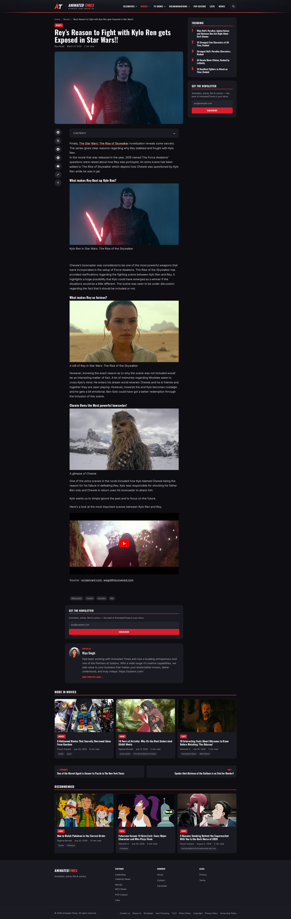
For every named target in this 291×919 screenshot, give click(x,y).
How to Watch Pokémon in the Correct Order (81, 836)
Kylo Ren (101, 598)
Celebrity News (122, 879)
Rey (112, 598)
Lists (212, 6)
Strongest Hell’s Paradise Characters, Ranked (214, 53)
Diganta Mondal (126, 749)
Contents (79, 133)
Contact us (125, 913)
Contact (161, 880)
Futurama (124, 848)
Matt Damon (205, 754)
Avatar (61, 754)
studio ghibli (125, 754)
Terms (202, 880)
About (160, 874)
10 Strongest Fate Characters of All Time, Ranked (213, 44)
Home (57, 19)
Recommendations (178, 6)
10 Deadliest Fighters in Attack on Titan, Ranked (212, 70)
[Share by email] (58, 166)
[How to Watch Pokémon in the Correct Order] (84, 810)
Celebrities (129, 6)
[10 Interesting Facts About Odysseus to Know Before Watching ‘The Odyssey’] (207, 715)
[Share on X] (58, 140)
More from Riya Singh (93, 677)
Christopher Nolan (188, 754)
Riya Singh (59, 46)
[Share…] (58, 182)
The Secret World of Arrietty (145, 754)
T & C (174, 913)
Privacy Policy (211, 913)
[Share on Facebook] (58, 149)
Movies (144, 6)
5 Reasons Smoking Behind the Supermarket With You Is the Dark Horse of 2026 (204, 837)
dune (69, 754)
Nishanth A (185, 749)
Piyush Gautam (64, 749)
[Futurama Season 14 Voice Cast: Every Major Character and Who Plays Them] (145, 810)
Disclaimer (148, 913)
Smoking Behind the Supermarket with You (198, 848)
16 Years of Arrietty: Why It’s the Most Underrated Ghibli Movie (145, 742)
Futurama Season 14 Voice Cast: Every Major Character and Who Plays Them (142, 837)
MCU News (120, 889)
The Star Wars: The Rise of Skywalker (104, 143)
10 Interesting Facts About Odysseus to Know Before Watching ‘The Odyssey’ (204, 742)
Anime (122, 736)
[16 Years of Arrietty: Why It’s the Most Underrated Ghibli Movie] (145, 715)
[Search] (233, 6)
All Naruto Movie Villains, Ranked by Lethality (213, 61)
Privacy (203, 874)
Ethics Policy (185, 913)
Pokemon (71, 845)
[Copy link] (58, 174)
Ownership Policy (228, 913)
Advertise (162, 886)
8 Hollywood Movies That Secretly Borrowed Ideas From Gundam (84, 742)
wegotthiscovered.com (118, 580)
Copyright (197, 913)
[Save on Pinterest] (58, 132)
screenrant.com (91, 580)
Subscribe (124, 631)
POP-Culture (200, 6)
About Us (136, 913)
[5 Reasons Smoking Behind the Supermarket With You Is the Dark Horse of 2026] (207, 810)
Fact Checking (162, 913)
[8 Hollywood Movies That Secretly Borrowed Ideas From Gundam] (84, 715)
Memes (222, 6)
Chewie (90, 598)
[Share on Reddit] (58, 157)
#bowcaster (76, 598)
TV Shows (158, 6)
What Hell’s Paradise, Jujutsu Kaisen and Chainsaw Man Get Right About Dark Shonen (213, 33)
